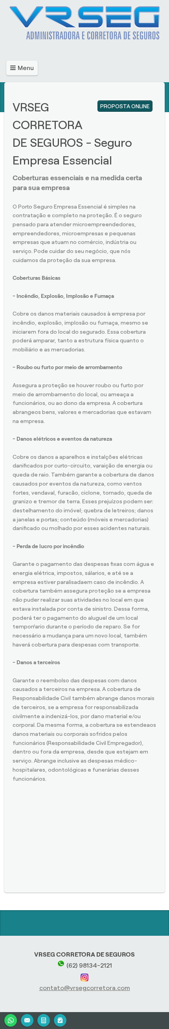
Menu (26, 68)
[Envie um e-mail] (27, 1019)
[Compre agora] (60, 1019)
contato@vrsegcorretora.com (84, 988)
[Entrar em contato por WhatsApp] (10, 1019)
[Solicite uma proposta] (43, 1019)
